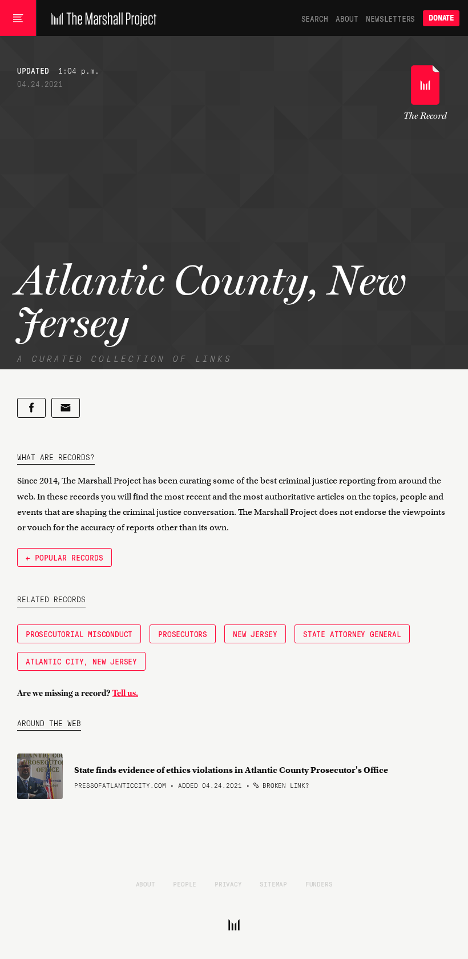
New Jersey (255, 633)
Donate (441, 18)
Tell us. (125, 693)
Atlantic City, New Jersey (81, 661)
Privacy (228, 883)
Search (314, 18)
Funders (319, 883)
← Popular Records (64, 557)
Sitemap (273, 883)
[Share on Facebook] (31, 408)
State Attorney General (352, 633)
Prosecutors (182, 633)
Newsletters (390, 18)
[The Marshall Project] (101, 18)
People (184, 883)
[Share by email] (65, 408)
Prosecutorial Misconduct (79, 633)
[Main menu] (18, 18)
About (347, 18)
